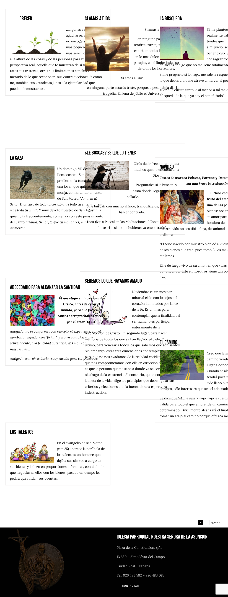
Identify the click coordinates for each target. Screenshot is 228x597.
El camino (168, 342)
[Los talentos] (33, 451)
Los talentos (21, 432)
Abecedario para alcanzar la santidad (45, 287)
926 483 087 (155, 575)
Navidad (167, 167)
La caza (16, 158)
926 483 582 (132, 575)
